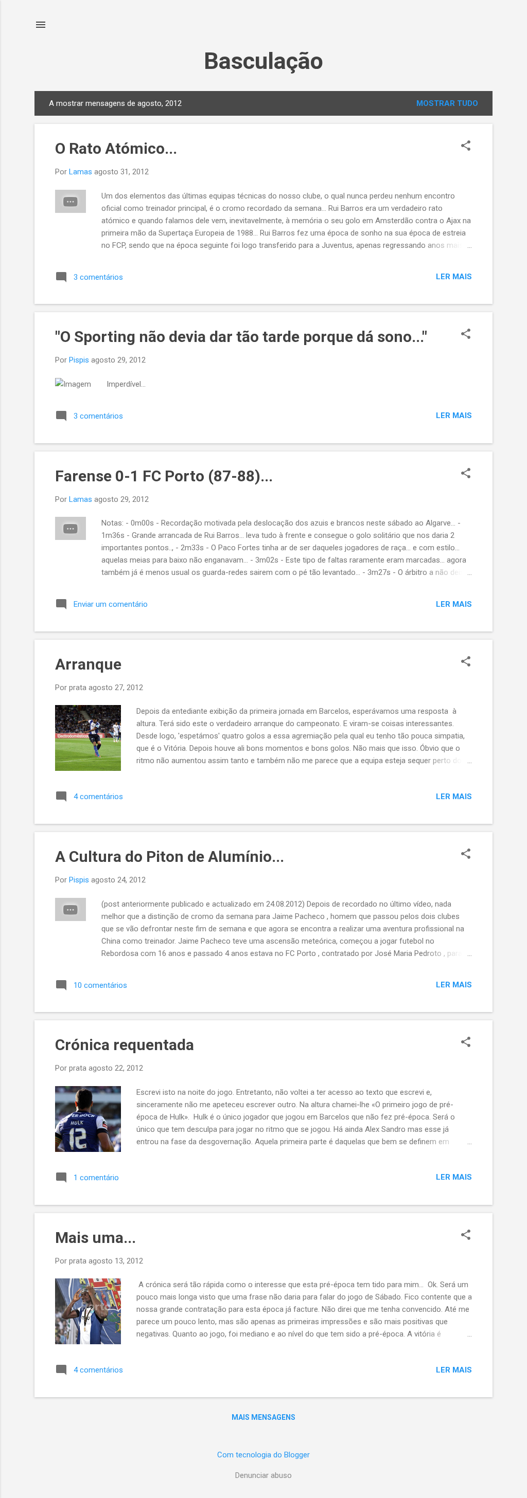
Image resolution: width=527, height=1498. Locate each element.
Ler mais (454, 276)
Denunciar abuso (263, 1475)
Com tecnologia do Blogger (263, 1454)
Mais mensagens (263, 1417)
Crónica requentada (124, 1045)
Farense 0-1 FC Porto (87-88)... (164, 476)
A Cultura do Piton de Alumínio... (169, 856)
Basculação (263, 61)
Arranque (88, 664)
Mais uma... (95, 1238)
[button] (466, 146)
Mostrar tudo (447, 103)
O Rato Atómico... (116, 148)
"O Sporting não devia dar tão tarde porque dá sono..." (241, 337)
